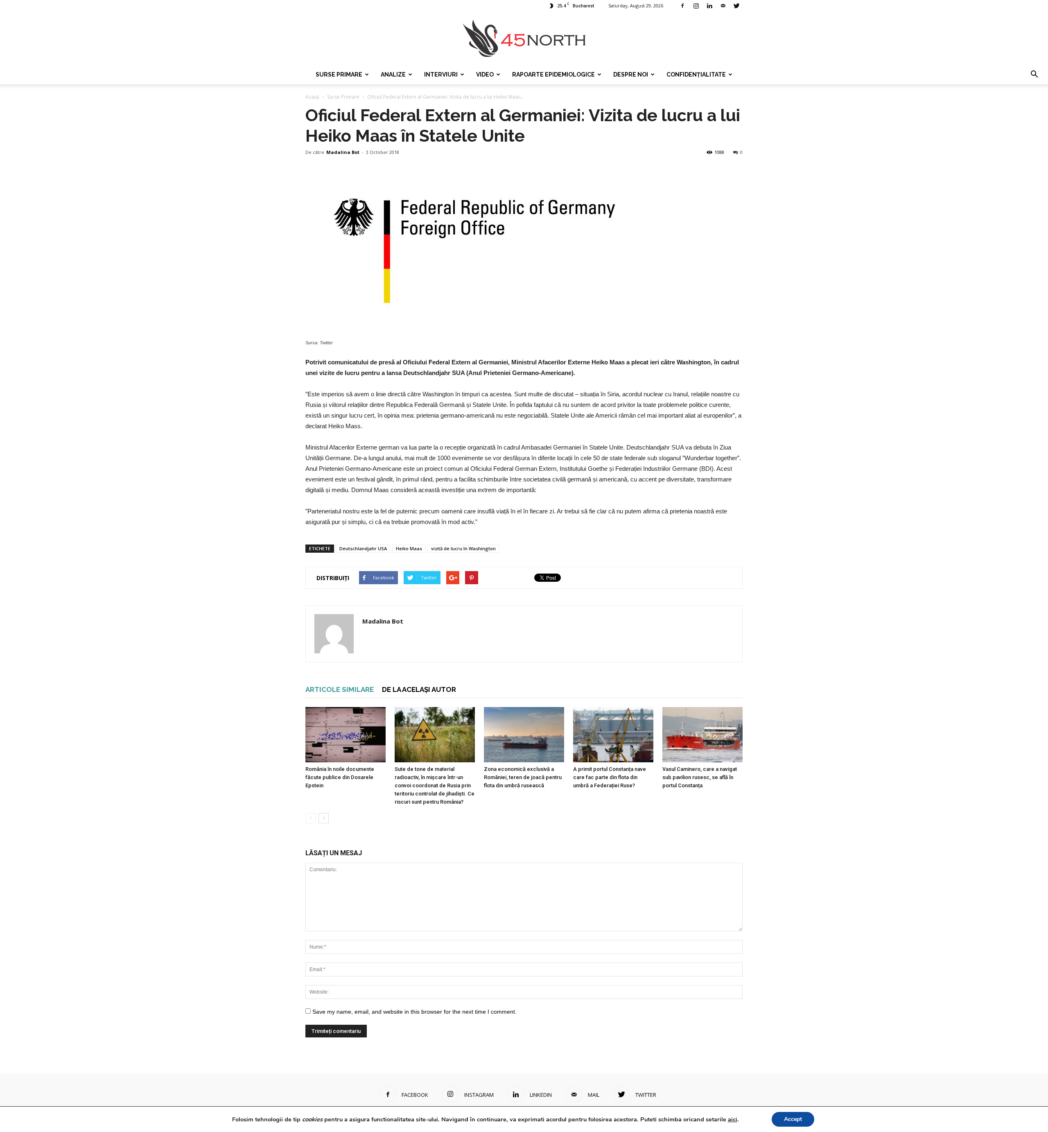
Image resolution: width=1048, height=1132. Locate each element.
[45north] (524, 38)
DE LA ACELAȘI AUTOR (419, 689)
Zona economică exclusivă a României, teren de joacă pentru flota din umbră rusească (523, 777)
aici (732, 1119)
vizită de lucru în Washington (463, 548)
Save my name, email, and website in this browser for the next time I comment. (414, 1011)
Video (485, 74)
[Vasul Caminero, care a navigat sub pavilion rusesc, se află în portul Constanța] (702, 734)
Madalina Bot (342, 152)
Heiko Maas (409, 548)
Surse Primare (339, 74)
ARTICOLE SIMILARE (339, 689)
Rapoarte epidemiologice (553, 74)
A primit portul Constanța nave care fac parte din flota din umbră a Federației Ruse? (609, 777)
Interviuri (441, 74)
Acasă (312, 96)
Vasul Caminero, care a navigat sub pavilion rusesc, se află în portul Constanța (699, 777)
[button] (1034, 74)
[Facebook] (682, 5)
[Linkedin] (709, 5)
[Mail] (723, 5)
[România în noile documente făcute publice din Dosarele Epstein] (345, 734)
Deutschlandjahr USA (363, 548)
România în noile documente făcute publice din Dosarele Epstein (339, 777)
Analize (393, 74)
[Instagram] (696, 5)
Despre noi (630, 74)
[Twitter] (736, 5)
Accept (793, 1119)
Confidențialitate (696, 74)
